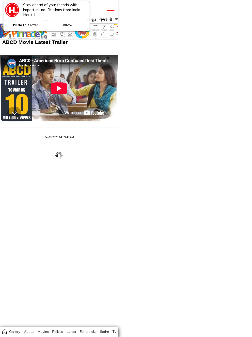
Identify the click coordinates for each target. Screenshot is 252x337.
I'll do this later (25, 25)
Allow (67, 25)
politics (57, 332)
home (4, 331)
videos (29, 332)
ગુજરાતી (105, 19)
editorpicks (87, 332)
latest (71, 332)
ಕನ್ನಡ (92, 19)
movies (43, 332)
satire (104, 332)
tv (114, 332)
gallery (14, 332)
